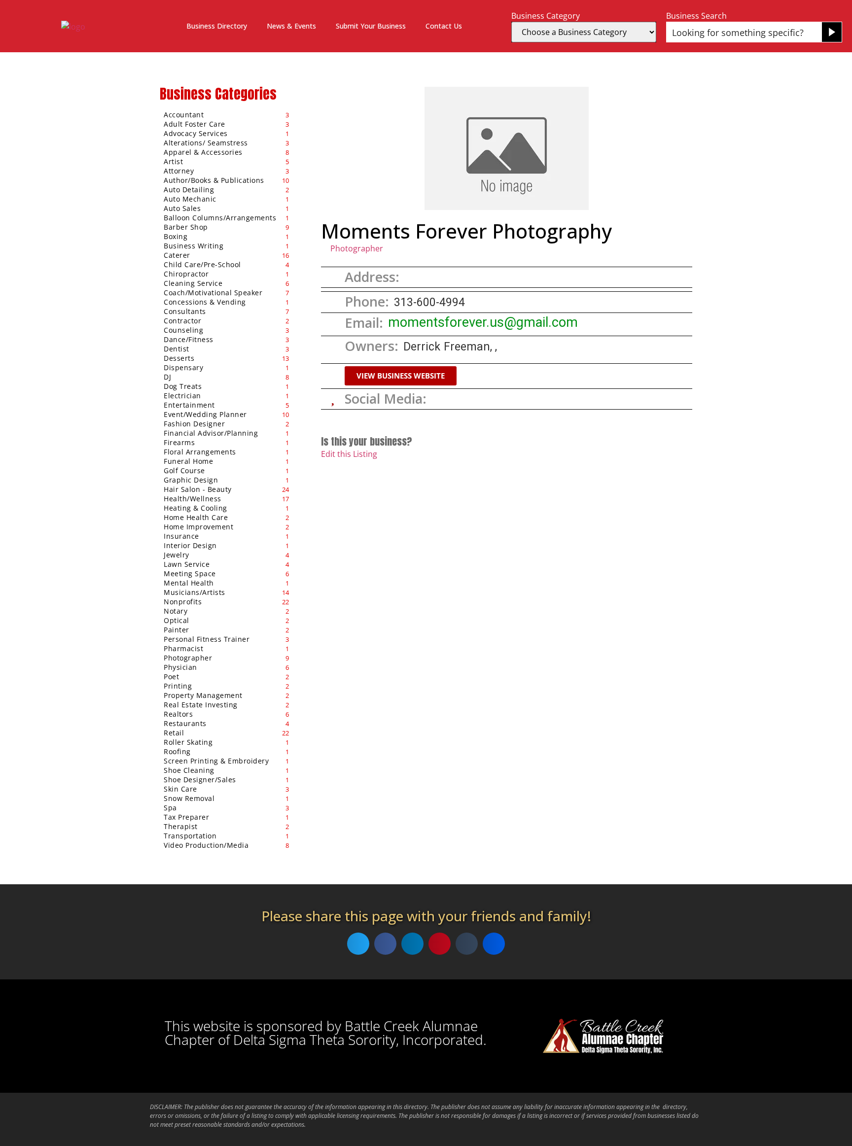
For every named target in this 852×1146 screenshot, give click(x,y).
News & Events (291, 26)
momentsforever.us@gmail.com (483, 322)
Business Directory (216, 26)
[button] (401, 375)
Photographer (356, 248)
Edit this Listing (349, 454)
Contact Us (444, 26)
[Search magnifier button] (832, 32)
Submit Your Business (371, 26)
